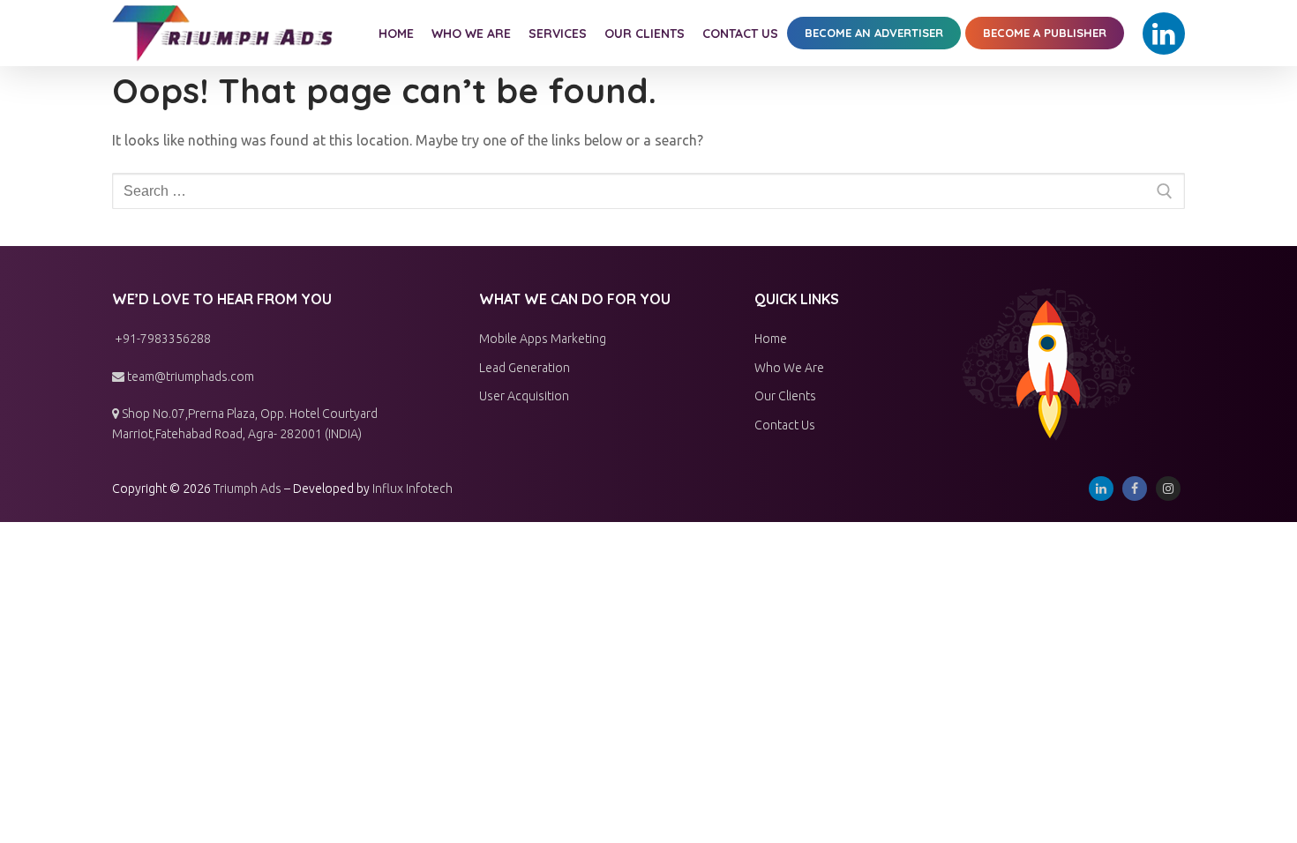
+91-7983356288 (161, 339)
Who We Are (789, 368)
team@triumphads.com (189, 376)
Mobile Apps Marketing (542, 339)
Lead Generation (524, 368)
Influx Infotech (412, 488)
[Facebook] (1134, 488)
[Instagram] (1168, 488)
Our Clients (785, 396)
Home (770, 339)
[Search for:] (648, 191)
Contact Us (784, 425)
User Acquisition (524, 396)
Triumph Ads (247, 488)
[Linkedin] (1164, 33)
